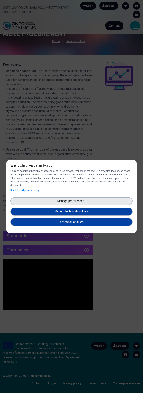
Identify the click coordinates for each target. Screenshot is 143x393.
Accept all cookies (72, 222)
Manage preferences (71, 201)
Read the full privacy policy (25, 190)
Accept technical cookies (71, 211)
